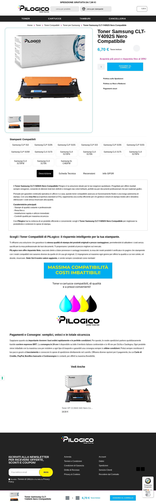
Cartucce (54, 18)
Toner (26, 18)
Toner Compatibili (51, 25)
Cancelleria (117, 18)
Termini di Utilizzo (25, 479)
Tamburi (85, 18)
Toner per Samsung (71, 25)
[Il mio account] (125, 9)
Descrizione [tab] (45, 173)
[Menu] (152, 478)
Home (30, 25)
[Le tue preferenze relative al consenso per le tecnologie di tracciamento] (2, 378)
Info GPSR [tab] (108, 173)
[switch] (148, 494)
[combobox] (64, 9)
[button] (142, 9)
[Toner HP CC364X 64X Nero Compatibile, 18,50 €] (78, 393)
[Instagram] (143, 469)
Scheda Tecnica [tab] (67, 173)
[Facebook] (138, 469)
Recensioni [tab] (89, 173)
